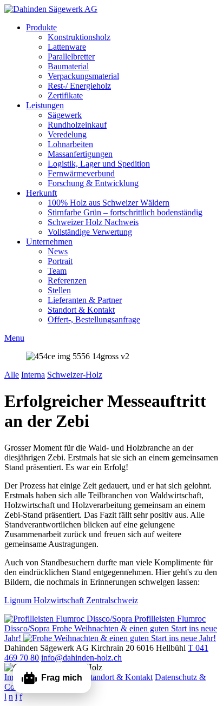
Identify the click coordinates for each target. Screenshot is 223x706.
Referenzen (67, 280)
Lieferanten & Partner (85, 300)
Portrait (60, 261)
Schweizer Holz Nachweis (93, 222)
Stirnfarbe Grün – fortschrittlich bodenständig (125, 212)
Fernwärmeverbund (81, 173)
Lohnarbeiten (70, 144)
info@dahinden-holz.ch (81, 657)
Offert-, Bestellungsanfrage (94, 319)
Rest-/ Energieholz (79, 85)
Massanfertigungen (80, 154)
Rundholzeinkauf (77, 124)
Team (57, 270)
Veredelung (67, 134)
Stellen (59, 290)
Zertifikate (65, 95)
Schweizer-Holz (74, 374)
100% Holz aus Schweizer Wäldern (108, 202)
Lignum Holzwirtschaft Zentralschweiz (71, 600)
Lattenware (67, 46)
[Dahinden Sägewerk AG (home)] (50, 9)
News (58, 251)
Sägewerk (65, 115)
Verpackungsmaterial (83, 76)
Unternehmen (49, 241)
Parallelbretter (71, 56)
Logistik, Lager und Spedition (99, 163)
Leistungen (45, 105)
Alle (11, 374)
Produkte (41, 27)
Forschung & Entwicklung (93, 183)
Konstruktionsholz (79, 37)
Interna (33, 374)
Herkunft (41, 192)
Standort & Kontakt (81, 309)
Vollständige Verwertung (90, 231)
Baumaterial (68, 66)
